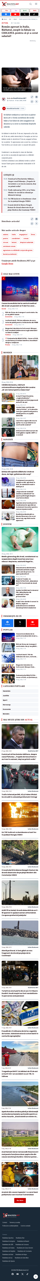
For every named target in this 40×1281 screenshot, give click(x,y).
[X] (24, 14)
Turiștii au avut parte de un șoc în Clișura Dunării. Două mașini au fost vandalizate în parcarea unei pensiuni (20, 993)
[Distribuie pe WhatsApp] (32, 101)
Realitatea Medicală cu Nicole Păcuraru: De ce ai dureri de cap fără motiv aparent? (25, 517)
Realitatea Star (20, 1238)
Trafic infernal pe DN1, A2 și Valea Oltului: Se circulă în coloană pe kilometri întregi (21, 192)
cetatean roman (9, 246)
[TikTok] (34, 14)
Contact (4, 1222)
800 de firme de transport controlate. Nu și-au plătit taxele (26, 646)
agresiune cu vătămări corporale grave (17, 250)
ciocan (5, 242)
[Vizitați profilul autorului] (4, 99)
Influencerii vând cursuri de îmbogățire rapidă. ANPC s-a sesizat (27, 433)
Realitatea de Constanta (25, 1251)
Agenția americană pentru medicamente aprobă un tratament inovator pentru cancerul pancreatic (27, 506)
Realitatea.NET (19, 98)
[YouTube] (15, 14)
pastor (5, 238)
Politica (8, 335)
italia (14, 234)
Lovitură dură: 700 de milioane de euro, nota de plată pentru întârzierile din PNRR (21, 321)
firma (33, 234)
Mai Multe (20, 1200)
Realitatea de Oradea (8, 1248)
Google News (7, 263)
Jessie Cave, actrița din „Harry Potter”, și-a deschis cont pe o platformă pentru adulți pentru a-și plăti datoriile (27, 411)
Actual (15, 19)
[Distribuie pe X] (36, 101)
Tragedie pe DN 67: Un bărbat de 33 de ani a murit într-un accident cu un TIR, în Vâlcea (20, 1074)
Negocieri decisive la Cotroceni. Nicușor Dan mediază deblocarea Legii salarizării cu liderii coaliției (21, 330)
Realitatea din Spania (8, 1261)
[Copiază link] (32, 97)
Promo (7, 345)
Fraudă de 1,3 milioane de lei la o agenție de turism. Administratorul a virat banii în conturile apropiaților (20, 1033)
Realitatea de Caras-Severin (25, 1248)
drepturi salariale (26, 242)
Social (4, 309)
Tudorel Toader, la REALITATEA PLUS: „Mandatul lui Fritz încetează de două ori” (27, 582)
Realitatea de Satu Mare (22, 1258)
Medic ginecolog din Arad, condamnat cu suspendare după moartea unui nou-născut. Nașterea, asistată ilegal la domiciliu (20, 560)
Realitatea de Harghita (8, 1251)
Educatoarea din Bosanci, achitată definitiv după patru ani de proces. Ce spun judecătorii (26, 571)
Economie (8, 317)
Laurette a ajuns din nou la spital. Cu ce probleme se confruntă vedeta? (26, 423)
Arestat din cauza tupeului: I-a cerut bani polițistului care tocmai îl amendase (20, 1193)
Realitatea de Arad (7, 1254)
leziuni (14, 242)
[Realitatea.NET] (11, 4)
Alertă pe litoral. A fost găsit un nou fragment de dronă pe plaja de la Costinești (17, 953)
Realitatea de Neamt (23, 1241)
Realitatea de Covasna (22, 1244)
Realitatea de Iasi (7, 1258)
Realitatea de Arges (21, 1254)
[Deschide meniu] (36, 4)
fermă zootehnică (9, 254)
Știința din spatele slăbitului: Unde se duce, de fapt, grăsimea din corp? (18, 473)
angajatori (23, 234)
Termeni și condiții (15, 1222)
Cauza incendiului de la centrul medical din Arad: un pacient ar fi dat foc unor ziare (19, 306)
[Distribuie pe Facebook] (36, 97)
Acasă (5, 19)
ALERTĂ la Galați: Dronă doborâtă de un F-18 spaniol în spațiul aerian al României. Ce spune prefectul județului (20, 912)
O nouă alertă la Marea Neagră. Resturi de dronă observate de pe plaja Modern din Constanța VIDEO (21, 207)
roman (26, 238)
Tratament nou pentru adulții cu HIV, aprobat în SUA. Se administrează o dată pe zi (25, 483)
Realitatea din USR (7, 1244)
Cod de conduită (25, 1226)
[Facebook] (6, 14)
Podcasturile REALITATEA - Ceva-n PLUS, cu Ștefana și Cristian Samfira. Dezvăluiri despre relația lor (21, 340)
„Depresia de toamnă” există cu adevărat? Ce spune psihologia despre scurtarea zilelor (25, 495)
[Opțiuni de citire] (35, 1276)
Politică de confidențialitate (10, 1226)
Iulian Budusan (33, 791)
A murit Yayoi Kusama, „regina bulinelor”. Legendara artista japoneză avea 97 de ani (27, 399)
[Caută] (31, 4)
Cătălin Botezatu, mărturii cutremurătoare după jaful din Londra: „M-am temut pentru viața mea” (18, 387)
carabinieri (16, 238)
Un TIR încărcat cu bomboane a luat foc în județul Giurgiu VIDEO (22, 200)
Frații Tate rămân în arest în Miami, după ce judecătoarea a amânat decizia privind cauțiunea (27, 605)
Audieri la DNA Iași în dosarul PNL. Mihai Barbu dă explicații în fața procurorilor (27, 593)
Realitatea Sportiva (7, 1238)
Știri (10, 19)
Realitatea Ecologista (8, 1241)
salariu (5, 234)
